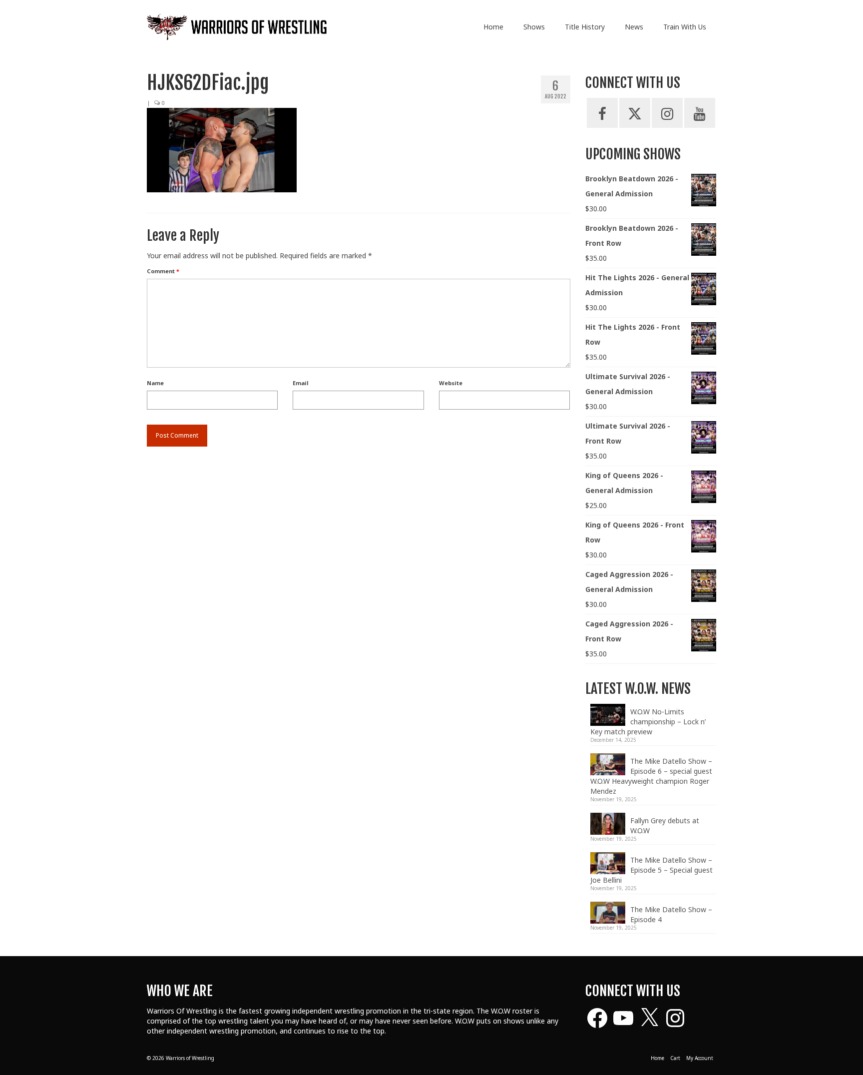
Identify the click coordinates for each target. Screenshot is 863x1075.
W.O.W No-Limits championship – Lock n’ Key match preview (648, 721)
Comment (163, 271)
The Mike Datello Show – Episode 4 (671, 914)
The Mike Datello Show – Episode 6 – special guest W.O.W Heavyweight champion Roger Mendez (651, 776)
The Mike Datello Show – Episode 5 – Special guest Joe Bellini (651, 870)
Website (450, 383)
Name (155, 383)
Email (301, 383)
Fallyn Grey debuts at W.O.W (664, 825)
